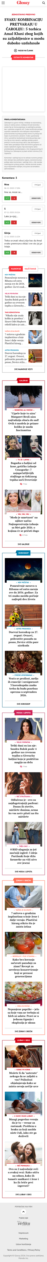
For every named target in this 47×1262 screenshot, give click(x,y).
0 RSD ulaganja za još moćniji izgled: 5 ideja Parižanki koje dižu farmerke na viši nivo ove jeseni (23, 856)
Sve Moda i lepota (23, 871)
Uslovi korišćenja (23, 1244)
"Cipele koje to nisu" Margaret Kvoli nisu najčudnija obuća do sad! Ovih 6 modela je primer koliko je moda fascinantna (23, 422)
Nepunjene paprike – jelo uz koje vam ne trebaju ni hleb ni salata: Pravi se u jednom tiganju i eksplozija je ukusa (23, 1015)
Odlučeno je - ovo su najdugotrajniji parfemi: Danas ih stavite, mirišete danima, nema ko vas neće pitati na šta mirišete (23, 808)
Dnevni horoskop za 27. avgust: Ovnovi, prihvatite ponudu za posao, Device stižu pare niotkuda (16, 358)
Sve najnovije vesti (23, 369)
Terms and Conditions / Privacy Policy (23, 1250)
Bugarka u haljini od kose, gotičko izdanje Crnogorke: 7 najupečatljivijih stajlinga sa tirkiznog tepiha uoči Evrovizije (23, 471)
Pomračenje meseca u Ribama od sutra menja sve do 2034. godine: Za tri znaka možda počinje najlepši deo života (16, 282)
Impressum (23, 1233)
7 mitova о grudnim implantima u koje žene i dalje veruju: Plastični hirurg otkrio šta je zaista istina (15, 339)
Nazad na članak (25, 50)
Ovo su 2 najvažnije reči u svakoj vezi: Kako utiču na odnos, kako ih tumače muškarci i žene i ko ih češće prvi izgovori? (23, 1177)
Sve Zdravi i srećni (23, 1031)
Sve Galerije (23, 544)
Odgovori (36, 198)
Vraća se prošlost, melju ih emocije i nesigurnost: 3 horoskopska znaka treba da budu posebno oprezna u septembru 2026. (23, 687)
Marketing (23, 1238)
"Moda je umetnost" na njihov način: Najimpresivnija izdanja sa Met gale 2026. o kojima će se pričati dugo (23, 524)
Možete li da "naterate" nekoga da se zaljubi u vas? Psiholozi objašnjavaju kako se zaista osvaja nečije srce (23, 1079)
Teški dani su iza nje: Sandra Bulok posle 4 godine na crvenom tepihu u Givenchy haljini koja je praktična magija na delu (15, 301)
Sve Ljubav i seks (23, 1194)
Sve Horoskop (23, 704)
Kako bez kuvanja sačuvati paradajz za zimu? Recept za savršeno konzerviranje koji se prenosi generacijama (23, 968)
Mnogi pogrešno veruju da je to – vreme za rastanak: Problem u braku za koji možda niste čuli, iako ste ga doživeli (23, 1128)
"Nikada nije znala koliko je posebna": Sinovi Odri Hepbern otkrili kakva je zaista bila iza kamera (16, 320)
